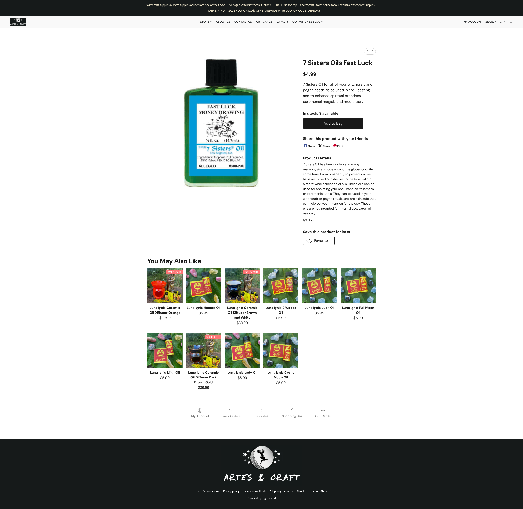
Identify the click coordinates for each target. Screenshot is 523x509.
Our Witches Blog (306, 21)
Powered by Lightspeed (261, 498)
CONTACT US (243, 21)
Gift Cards (264, 21)
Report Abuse (320, 491)
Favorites (261, 416)
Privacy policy (231, 491)
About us (302, 491)
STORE (205, 21)
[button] (18, 22)
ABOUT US (223, 21)
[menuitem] (367, 51)
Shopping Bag (292, 416)
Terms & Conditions (207, 491)
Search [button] (491, 21)
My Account (200, 416)
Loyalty (282, 21)
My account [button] (473, 21)
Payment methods (255, 491)
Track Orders (231, 416)
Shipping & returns (281, 491)
